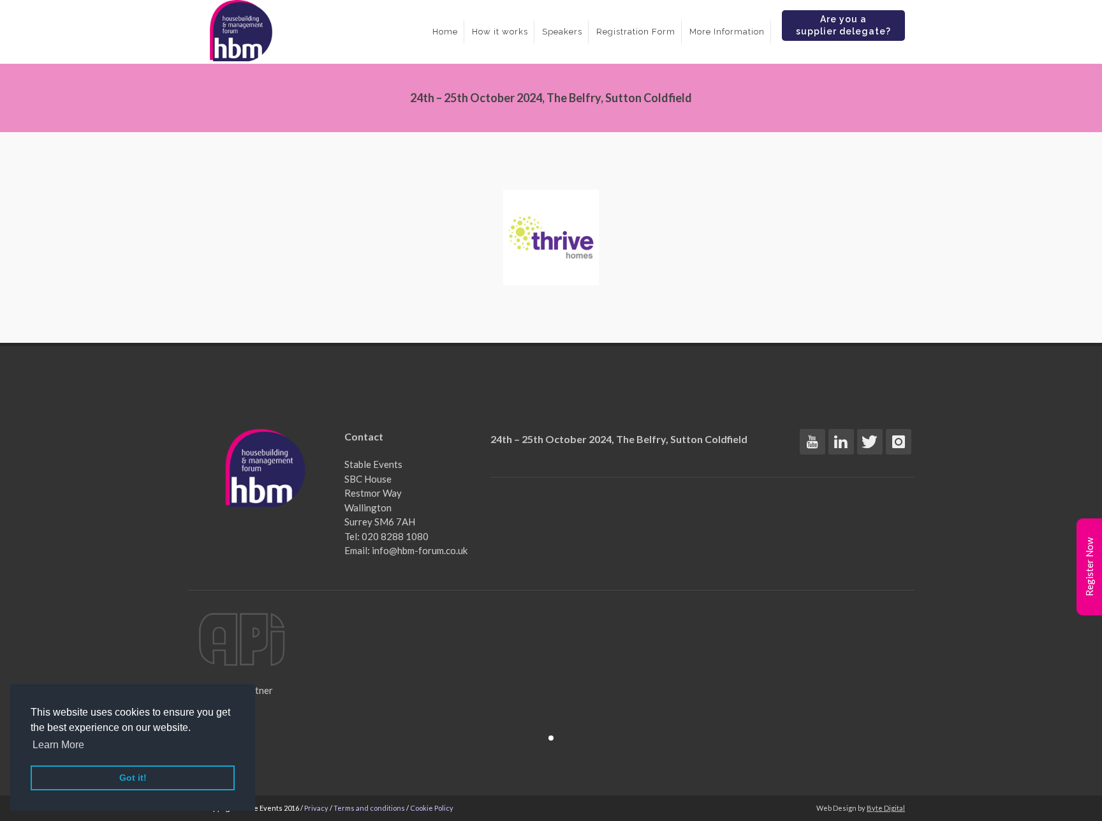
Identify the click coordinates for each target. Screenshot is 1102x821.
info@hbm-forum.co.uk (419, 550)
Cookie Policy (431, 808)
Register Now (1089, 567)
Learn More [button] (58, 744)
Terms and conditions (369, 808)
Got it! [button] (133, 777)
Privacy (316, 808)
